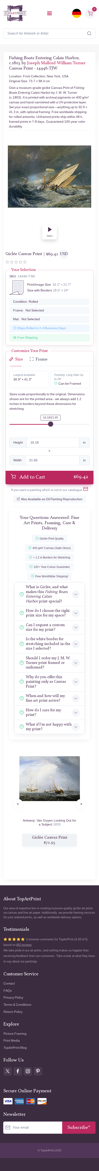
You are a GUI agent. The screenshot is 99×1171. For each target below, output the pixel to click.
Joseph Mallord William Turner (56, 63)
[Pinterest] (38, 1071)
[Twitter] (7, 1071)
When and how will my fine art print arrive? (45, 698)
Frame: (28, 310)
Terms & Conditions (17, 1005)
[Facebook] (18, 1071)
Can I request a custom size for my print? (45, 627)
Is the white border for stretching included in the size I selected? (48, 644)
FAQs (7, 991)
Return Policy (13, 1012)
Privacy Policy (13, 998)
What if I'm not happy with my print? (49, 727)
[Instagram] (28, 1071)
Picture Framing (14, 1034)
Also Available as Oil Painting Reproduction (51, 499)
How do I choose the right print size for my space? (48, 613)
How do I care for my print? (43, 712)
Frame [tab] (41, 359)
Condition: (25, 302)
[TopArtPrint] (14, 13)
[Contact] (85, 490)
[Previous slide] (17, 804)
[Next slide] (81, 804)
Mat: (26, 319)
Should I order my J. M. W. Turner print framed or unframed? (48, 663)
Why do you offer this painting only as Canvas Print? (46, 682)
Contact (9, 983)
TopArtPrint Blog (15, 1048)
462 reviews (24, 945)
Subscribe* (78, 1127)
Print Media (11, 1041)
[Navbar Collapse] (49, 13)
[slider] (50, 424)
